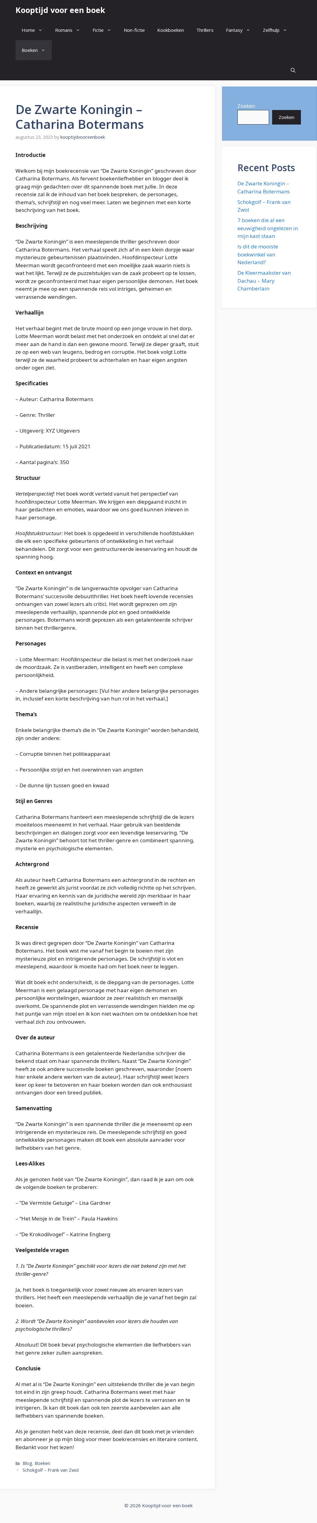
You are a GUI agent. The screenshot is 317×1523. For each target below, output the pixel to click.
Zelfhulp (271, 30)
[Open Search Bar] (293, 70)
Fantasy (234, 30)
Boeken (30, 50)
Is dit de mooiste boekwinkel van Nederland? (257, 254)
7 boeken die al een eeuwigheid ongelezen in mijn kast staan (267, 228)
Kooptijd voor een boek (60, 10)
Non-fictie (134, 30)
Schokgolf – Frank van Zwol (51, 1470)
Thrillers (205, 30)
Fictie (98, 30)
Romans (63, 30)
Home (28, 30)
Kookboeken (170, 30)
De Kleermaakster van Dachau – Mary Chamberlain (264, 280)
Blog (27, 1463)
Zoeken (246, 105)
